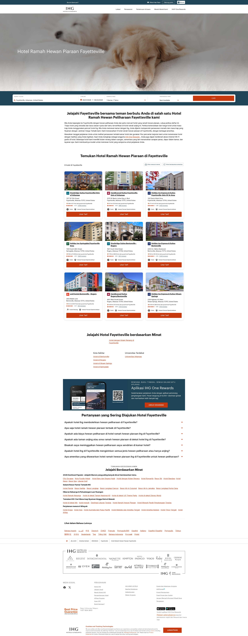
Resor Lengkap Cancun (109, 488)
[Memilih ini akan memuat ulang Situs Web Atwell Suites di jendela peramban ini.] (139, 566)
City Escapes (68, 479)
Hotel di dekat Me (70, 503)
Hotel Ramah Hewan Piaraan (124, 503)
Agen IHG (97, 601)
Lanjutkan (172, 630)
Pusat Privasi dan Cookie (164, 595)
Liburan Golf (82, 481)
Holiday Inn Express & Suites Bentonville (163, 245)
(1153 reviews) (123, 306)
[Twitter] (70, 587)
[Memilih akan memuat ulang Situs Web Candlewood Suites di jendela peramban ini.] (176, 566)
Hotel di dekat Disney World (150, 496)
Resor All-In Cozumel (128, 488)
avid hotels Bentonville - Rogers (83, 294)
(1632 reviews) (163, 205)
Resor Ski (158, 479)
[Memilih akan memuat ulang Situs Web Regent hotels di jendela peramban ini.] (80, 558)
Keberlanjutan (129, 592)
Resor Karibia (79, 488)
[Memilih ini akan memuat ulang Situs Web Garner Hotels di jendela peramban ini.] (118, 566)
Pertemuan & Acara (143, 9)
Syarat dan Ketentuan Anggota (166, 586)
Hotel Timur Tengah (169, 510)
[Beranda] (66, 541)
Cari (213, 98)
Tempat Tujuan (18, 96)
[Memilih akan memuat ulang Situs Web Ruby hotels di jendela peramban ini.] (159, 558)
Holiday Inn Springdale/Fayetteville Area (85, 245)
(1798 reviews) (82, 205)
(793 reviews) (163, 306)
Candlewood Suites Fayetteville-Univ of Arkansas (124, 194)
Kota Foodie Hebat (82, 479)
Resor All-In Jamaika (146, 488)
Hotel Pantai (68, 488)
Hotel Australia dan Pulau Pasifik (97, 510)
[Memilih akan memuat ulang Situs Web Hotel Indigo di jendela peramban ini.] (139, 558)
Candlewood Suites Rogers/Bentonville (119, 295)
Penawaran (128, 9)
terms (153, 630)
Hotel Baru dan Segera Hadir (103, 479)
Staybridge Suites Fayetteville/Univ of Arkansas (85, 194)
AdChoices (160, 589)
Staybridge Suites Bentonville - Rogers (124, 245)
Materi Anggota (130, 595)
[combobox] (46, 100)
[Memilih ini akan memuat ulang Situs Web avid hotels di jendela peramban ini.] (128, 566)
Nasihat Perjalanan (131, 589)
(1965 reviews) (82, 256)
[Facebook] (64, 587)
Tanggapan (160, 601)
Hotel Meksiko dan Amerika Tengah (125, 510)
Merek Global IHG (100, 592)
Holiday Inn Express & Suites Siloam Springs (166, 295)
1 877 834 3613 (86, 610)
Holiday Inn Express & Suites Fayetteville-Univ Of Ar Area (163, 194)
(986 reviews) (123, 205)
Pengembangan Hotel (101, 595)
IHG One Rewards (132, 137)
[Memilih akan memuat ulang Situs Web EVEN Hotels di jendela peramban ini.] (83, 566)
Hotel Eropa (68, 510)
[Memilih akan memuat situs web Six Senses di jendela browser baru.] (70, 558)
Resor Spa (73, 481)
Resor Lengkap (93, 488)
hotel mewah (84, 503)
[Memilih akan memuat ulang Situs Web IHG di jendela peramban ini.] (70, 9)
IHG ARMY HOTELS (131, 586)
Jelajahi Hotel (98, 589)
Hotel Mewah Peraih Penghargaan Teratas (154, 503)
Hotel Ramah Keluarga (72, 496)
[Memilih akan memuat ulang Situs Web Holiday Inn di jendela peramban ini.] (107, 566)
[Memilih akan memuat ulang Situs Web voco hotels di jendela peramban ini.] (150, 558)
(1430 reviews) (163, 256)
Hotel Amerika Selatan (150, 510)
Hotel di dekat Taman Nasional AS (96, 496)
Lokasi (118, 9)
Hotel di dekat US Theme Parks (124, 496)
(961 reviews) (122, 256)
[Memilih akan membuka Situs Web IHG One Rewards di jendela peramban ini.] (171, 573)
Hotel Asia (78, 510)
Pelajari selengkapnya (166, 614)
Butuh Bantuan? (73, 2)
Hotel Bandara (169, 479)
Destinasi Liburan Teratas (101, 503)
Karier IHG (97, 586)
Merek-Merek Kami (161, 9)
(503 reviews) (82, 306)
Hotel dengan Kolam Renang (128, 479)
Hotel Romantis (147, 479)
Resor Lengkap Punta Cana (167, 488)
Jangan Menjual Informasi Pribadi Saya (169, 598)
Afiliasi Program (99, 598)
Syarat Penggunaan (162, 592)
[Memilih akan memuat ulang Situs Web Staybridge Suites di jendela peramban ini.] (152, 566)
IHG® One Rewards (179, 9)
